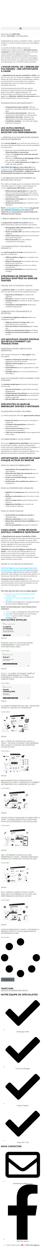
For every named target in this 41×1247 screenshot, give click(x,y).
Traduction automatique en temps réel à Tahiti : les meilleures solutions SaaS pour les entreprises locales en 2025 (20, 819)
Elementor (9, 616)
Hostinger (8, 612)
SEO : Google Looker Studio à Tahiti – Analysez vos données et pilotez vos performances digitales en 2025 (18, 894)
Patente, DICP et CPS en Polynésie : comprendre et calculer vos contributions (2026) (17, 645)
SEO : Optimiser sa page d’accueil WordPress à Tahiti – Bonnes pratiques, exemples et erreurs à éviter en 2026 (20, 857)
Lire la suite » (5, 651)
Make (7, 614)
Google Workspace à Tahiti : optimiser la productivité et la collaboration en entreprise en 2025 (20, 931)
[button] (20, 28)
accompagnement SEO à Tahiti (17, 208)
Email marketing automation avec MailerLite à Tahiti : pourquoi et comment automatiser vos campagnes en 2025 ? (20, 782)
